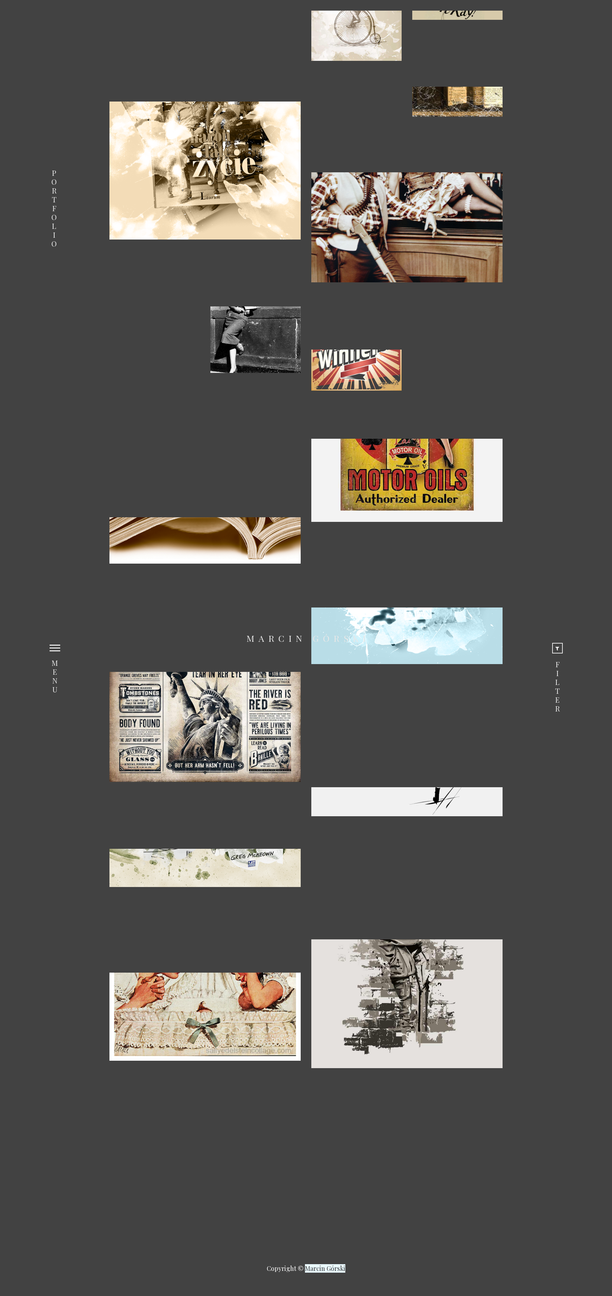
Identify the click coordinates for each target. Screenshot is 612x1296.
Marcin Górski (308, 638)
